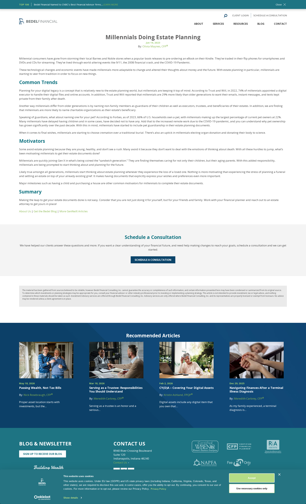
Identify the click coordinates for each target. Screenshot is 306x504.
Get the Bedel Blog (45, 211)
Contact (280, 24)
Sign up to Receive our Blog (42, 454)
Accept (252, 478)
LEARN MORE (110, 4)
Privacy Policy (158, 489)
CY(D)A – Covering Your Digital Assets (186, 388)
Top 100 (24, 4)
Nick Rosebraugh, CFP (38, 395)
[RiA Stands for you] (273, 446)
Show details (70, 497)
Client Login (240, 15)
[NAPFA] (205, 462)
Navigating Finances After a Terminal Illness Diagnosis (256, 389)
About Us (25, 211)
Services (218, 24)
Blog (260, 24)
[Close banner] (279, 474)
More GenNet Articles (73, 211)
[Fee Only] (239, 462)
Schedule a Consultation (270, 15)
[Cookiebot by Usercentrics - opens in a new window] (42, 497)
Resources (240, 24)
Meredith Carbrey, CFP (109, 398)
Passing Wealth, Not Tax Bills (40, 388)
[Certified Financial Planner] (239, 446)
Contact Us (120, 462)
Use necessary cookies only (251, 488)
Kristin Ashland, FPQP (178, 395)
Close (279, 4)
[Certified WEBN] (205, 446)
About (198, 24)
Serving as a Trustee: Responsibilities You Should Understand (115, 389)
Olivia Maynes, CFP (155, 46)
